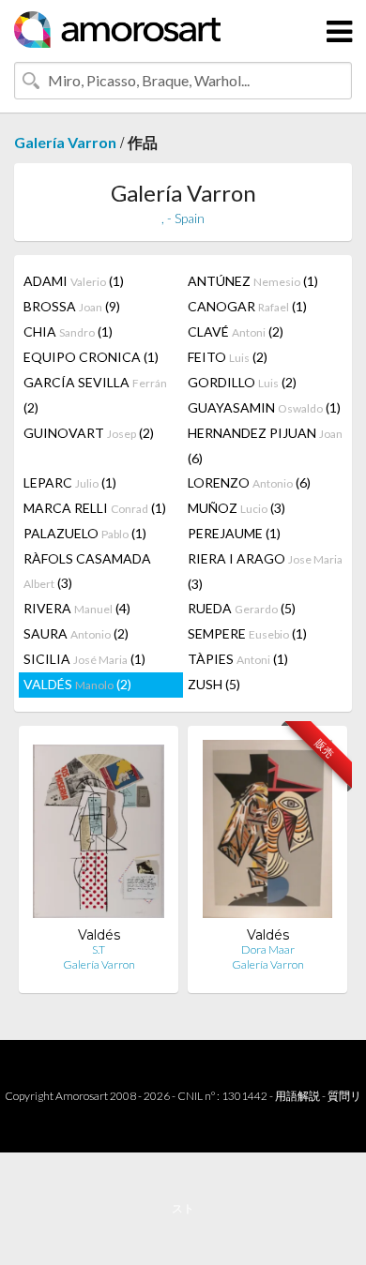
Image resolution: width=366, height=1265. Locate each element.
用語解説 (297, 1096)
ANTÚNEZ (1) (253, 281)
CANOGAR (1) (247, 306)
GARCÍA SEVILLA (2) (95, 394)
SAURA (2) (76, 633)
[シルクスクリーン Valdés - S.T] (98, 833)
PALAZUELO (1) (84, 533)
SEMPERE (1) (247, 633)
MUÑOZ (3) (236, 508)
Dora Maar (268, 949)
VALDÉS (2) (77, 684)
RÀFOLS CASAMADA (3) (87, 570)
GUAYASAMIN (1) (264, 407)
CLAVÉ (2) (235, 331)
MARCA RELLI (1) (94, 508)
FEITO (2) (227, 357)
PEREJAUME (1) (234, 533)
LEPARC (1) (69, 482)
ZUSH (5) (214, 684)
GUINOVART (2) (88, 433)
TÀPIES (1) (238, 659)
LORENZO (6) (249, 482)
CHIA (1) (68, 331)
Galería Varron (65, 142)
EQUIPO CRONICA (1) (91, 357)
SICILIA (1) (84, 659)
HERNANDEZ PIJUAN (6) (265, 445)
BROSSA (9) (71, 306)
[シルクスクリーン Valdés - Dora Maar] (267, 833)
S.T (98, 949)
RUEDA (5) (242, 608)
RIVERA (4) (76, 608)
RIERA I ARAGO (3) (265, 571)
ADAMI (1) (73, 281)
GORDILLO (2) (242, 382)
